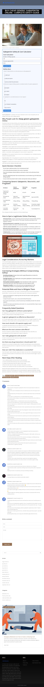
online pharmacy (6, 377)
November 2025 (6, 580)
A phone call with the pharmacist (11, 82)
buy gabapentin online (19, 375)
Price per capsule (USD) (8, 61)
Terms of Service (35, 660)
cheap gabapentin (29, 375)
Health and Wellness (6, 597)
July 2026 (4, 563)
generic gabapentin (10, 375)
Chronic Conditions (6, 600)
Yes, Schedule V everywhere (10, 104)
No (5, 100)
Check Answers (7, 110)
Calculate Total (7, 66)
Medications (5, 593)
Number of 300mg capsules (9, 56)
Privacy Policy (25, 662)
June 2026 (5, 565)
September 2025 (6, 584)
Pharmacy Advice (6, 595)
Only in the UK (7, 107)
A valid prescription (8, 78)
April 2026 (5, 570)
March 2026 (5, 572)
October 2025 (5, 582)
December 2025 (6, 578)
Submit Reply (7, 544)
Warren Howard (5, 47)
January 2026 (5, 576)
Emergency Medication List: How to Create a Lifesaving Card (19, 636)
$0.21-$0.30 (6, 91)
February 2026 (5, 574)
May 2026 (5, 568)
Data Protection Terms (36, 662)
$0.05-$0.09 (6, 88)
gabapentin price (14, 377)
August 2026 (5, 561)
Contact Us (25, 664)
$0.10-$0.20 (6, 94)
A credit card (7, 75)
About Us (24, 660)
